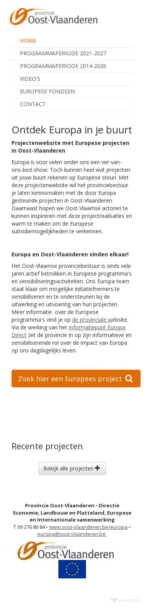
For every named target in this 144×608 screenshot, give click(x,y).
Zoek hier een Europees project (71, 378)
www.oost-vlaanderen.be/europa (88, 526)
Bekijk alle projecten (68, 468)
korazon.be (129, 600)
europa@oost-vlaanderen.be (72, 533)
